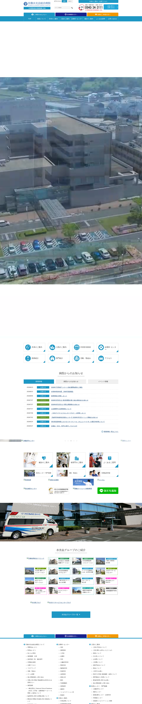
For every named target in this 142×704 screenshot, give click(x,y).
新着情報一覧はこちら (111, 431)
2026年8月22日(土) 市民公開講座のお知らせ (65, 404)
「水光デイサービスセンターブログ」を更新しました (68, 413)
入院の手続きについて (100, 647)
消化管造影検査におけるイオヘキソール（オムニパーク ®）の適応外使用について (78, 421)
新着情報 (39, 381)
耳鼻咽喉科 (63, 683)
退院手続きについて (99, 665)
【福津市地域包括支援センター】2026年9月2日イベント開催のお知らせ (74, 417)
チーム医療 (31, 674)
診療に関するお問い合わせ (111, 6)
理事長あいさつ (32, 647)
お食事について (98, 659)
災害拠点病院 (32, 662)
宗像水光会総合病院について (35, 644)
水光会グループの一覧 (70, 614)
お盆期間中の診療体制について (61, 409)
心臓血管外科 (64, 662)
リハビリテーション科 (67, 692)
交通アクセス (103, 1)
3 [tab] (71, 441)
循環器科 (63, 650)
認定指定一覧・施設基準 (35, 659)
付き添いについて (98, 656)
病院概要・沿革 (32, 656)
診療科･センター (63, 644)
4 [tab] (74, 441)
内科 (61, 647)
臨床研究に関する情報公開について (38, 696)
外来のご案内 (93, 1)
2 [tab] (68, 441)
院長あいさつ (32, 650)
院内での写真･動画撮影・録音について (105, 674)
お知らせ (71, 381)
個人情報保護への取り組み (36, 677)
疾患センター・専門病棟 (99, 686)
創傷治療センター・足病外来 (102, 695)
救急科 (62, 695)
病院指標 (30, 685)
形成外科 (63, 671)
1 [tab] (65, 441)
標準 (64, 1)
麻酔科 (62, 689)
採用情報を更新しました (59, 396)
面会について (97, 668)
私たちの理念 (32, 653)
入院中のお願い (98, 671)
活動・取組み (32, 671)
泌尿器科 (63, 674)
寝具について (97, 653)
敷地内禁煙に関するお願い (101, 680)
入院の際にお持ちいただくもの (102, 650)
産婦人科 (63, 677)
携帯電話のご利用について (101, 677)
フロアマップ (32, 668)
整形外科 (63, 665)
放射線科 (63, 686)
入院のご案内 (95, 644)
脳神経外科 (63, 668)
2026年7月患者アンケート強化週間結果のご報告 (66, 387)
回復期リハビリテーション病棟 (102, 701)
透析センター (97, 692)
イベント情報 (103, 381)
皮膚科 (62, 656)
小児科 (62, 653)
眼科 (61, 680)
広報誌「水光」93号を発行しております (64, 426)
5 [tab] (77, 441)
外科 (61, 659)
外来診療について (65, 701)
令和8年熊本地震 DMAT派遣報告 (62, 391)
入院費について (98, 662)
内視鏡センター (98, 698)
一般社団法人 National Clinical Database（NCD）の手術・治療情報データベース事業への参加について (40, 691)
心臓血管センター (98, 689)
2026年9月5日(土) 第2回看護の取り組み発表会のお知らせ (69, 400)
